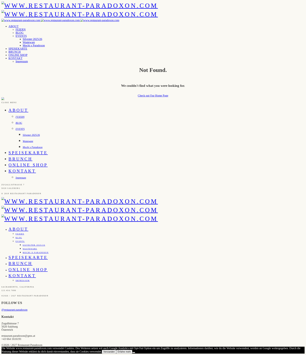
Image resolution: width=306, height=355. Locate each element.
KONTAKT (15, 58)
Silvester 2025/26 (32, 39)
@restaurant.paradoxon (14, 309)
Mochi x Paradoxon (34, 45)
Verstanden (109, 351)
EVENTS (21, 35)
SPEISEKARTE (17, 48)
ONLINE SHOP (17, 55)
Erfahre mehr (124, 351)
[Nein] (133, 352)
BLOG (20, 32)
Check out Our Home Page (153, 95)
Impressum (22, 61)
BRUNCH (14, 51)
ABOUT (13, 26)
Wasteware (29, 42)
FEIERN (21, 29)
